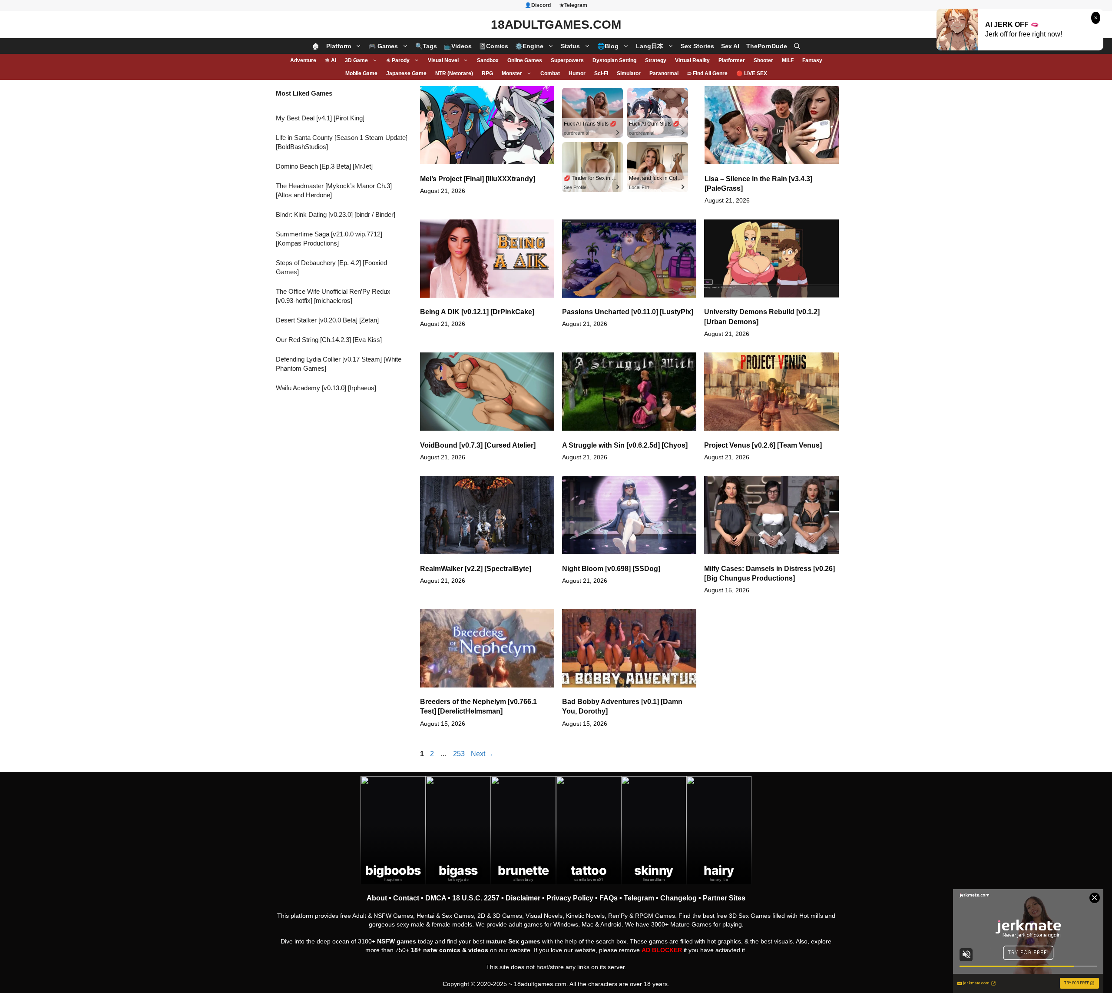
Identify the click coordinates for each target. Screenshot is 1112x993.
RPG (487, 73)
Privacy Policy (569, 898)
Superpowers (567, 60)
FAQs (608, 898)
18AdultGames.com (556, 24)
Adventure (303, 60)
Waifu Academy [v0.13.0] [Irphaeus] (326, 388)
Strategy (655, 60)
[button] (797, 46)
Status (570, 46)
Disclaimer (523, 898)
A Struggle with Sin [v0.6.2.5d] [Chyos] (625, 445)
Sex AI (730, 46)
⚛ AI (330, 60)
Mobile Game (361, 73)
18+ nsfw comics (435, 950)
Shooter (763, 60)
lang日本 (649, 46)
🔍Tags (426, 46)
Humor (577, 73)
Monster (512, 73)
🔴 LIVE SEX (751, 73)
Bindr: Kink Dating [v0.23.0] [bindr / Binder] (335, 214)
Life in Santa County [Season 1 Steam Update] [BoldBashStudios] (341, 142)
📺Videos (458, 46)
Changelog (678, 898)
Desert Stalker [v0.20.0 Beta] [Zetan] (327, 320)
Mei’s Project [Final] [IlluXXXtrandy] (477, 179)
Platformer (731, 60)
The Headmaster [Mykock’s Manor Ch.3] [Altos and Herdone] (334, 190)
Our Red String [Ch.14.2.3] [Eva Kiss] (329, 339)
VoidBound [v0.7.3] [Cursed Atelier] (478, 445)
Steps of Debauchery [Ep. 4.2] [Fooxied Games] (331, 267)
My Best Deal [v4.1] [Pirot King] (320, 118)
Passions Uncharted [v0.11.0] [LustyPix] (627, 312)
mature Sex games (513, 941)
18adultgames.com (540, 983)
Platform (338, 46)
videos (478, 950)
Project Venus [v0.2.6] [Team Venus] (763, 445)
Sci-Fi (601, 73)
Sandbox (488, 60)
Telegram (639, 898)
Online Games (524, 60)
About (377, 898)
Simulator (629, 73)
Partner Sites (724, 898)
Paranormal (663, 73)
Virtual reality (692, 60)
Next (482, 753)
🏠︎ (315, 46)
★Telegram (573, 5)
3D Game (356, 60)
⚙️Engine (529, 46)
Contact (406, 898)
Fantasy (812, 60)
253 (460, 753)
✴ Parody (398, 60)
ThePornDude (766, 46)
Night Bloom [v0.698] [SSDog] (611, 568)
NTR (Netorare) (454, 73)
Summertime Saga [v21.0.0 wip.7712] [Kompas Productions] (329, 238)
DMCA (435, 898)
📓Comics (493, 46)
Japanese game (406, 73)
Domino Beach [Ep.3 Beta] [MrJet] (324, 166)
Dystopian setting (614, 60)
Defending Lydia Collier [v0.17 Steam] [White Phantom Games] (338, 363)
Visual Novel (443, 60)
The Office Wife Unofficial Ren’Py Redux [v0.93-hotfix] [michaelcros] (333, 296)
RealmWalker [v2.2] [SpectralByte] (475, 568)
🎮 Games (383, 46)
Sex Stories (697, 46)
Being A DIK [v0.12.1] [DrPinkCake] (477, 312)
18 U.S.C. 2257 (476, 898)
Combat (550, 73)
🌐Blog (608, 46)
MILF (788, 60)
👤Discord (538, 5)
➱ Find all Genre (707, 73)
